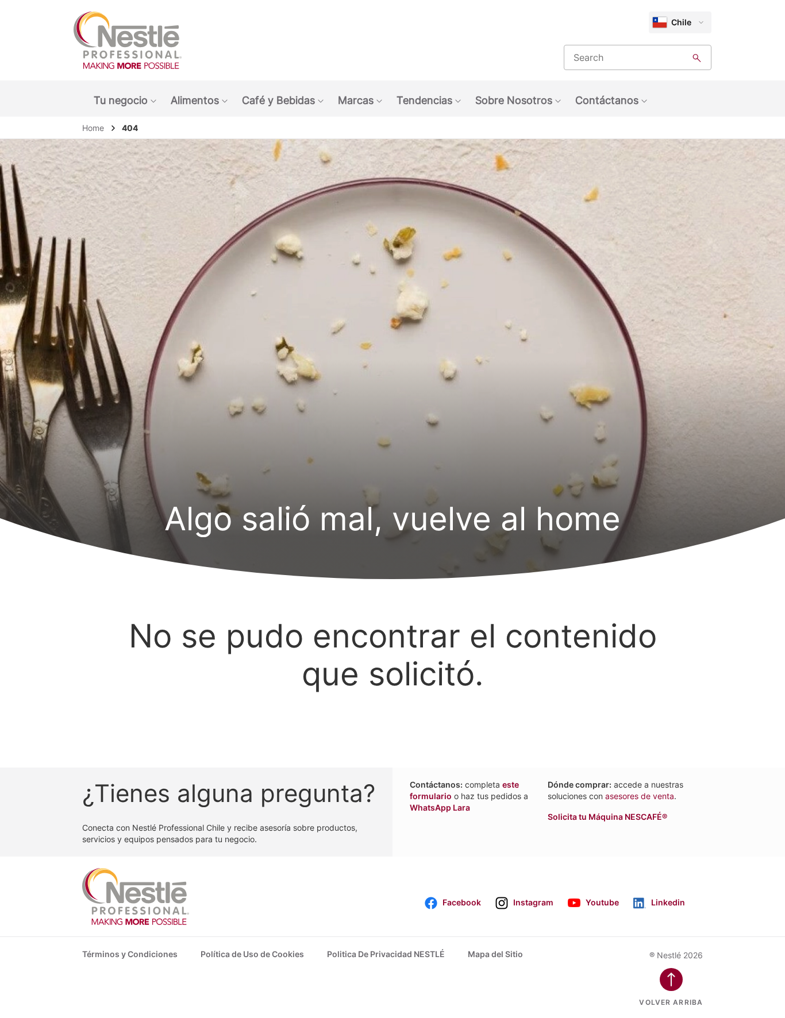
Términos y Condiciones (130, 954)
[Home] (128, 40)
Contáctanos (606, 100)
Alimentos (195, 100)
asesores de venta (639, 796)
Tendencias (424, 100)
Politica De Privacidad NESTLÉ (386, 954)
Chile (681, 22)
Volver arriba (671, 1002)
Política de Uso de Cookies (252, 954)
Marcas (356, 100)
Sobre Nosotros (513, 100)
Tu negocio (121, 100)
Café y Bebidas (278, 100)
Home (93, 128)
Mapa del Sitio (495, 954)
